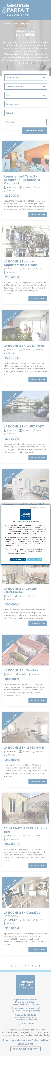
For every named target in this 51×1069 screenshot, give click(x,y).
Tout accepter (19, 560)
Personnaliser (35, 560)
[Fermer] (2, 0)
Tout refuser (37, 508)
